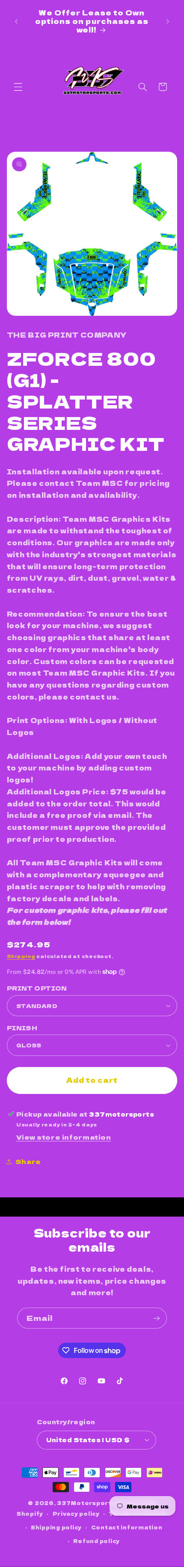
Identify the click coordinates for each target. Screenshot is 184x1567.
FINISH (22, 1027)
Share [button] (28, 1161)
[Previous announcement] (16, 21)
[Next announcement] (167, 21)
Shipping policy (56, 1527)
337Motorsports (86, 1502)
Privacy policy (76, 1513)
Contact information (127, 1527)
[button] (18, 87)
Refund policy (96, 1541)
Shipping (21, 956)
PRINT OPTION (37, 988)
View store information (63, 1136)
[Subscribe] (156, 1318)
